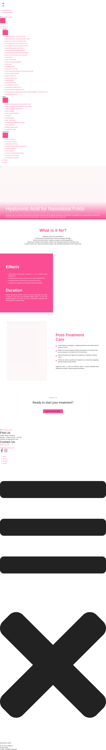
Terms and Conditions (6, 746)
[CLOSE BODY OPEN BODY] (5, 100)
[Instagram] (6, 450)
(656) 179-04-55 (4, 444)
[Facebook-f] (2, 450)
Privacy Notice (4, 747)
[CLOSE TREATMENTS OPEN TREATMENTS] (5, 135)
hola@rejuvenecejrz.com (7, 448)
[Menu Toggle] (2, 20)
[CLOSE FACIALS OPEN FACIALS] (5, 32)
